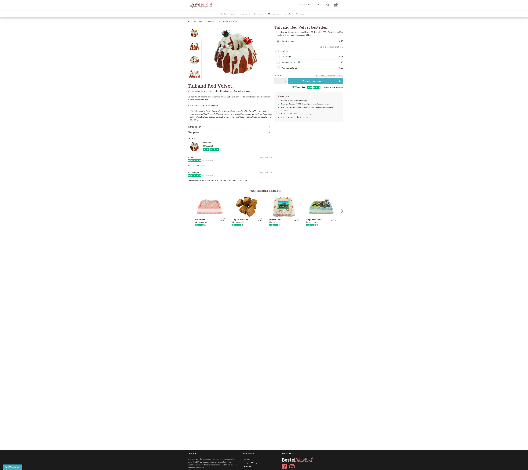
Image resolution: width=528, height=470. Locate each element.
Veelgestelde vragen (251, 463)
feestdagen (300, 14)
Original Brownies (240, 219)
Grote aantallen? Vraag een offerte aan (329, 75)
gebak (233, 14)
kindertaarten (245, 14)
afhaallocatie (309, 117)
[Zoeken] (328, 5)
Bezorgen (247, 466)
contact (318, 5)
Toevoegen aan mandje (312, 81)
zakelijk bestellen (304, 5)
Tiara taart (200, 219)
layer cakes (258, 14)
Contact (247, 459)
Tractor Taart (275, 219)
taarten (224, 14)
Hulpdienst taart (314, 219)
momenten (288, 14)
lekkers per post (273, 14)
